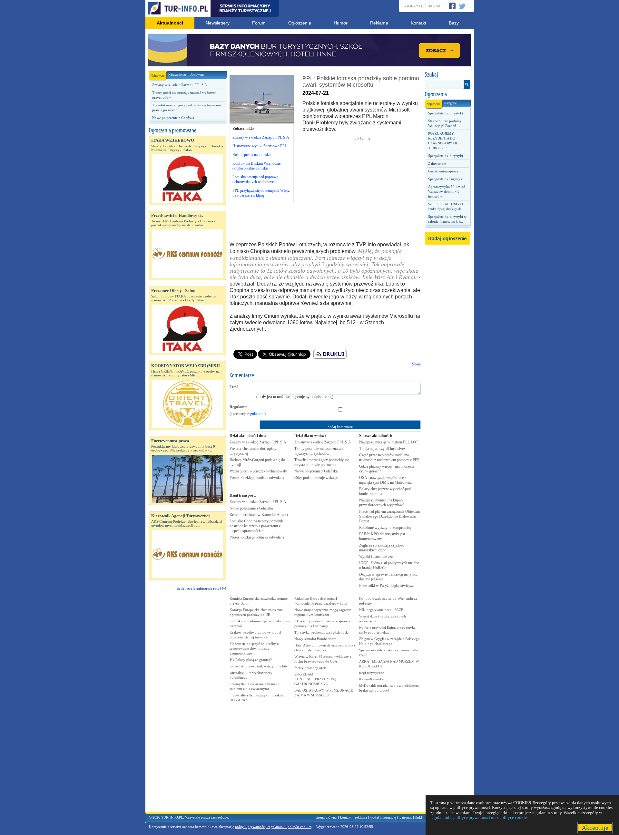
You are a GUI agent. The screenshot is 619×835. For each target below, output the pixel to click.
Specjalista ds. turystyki (445, 113)
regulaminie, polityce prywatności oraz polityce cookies (479, 817)
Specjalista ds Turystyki (445, 179)
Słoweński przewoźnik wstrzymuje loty (259, 666)
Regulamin (239, 407)
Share (416, 364)
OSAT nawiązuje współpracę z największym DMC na (386, 480)
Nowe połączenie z (251, 508)
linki (418, 817)
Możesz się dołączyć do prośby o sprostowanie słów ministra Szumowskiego (254, 648)
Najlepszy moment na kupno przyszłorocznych (381, 502)
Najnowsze (157, 75)
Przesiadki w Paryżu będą (386, 585)
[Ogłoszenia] (447, 94)
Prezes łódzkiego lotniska (257, 477)
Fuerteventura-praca (443, 171)
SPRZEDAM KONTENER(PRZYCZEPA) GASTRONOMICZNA (315, 679)
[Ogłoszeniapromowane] (187, 130)
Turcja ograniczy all (382, 448)
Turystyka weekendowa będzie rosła (321, 632)
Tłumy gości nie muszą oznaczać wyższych (319, 451)
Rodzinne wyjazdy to (385, 527)
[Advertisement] (187, 704)
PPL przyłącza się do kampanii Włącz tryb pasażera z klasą (261, 193)
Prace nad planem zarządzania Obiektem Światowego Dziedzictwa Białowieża (389, 516)
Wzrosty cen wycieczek (258, 471)
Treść (234, 386)
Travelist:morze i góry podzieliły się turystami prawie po (321, 462)
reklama (361, 817)
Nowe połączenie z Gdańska (173, 118)
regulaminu (255, 414)
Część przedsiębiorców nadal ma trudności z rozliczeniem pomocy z (389, 457)
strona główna (326, 817)
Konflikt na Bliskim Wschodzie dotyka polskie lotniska (256, 165)
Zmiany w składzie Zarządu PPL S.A (179, 85)
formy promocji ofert (310, 668)
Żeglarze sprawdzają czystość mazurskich (381, 547)
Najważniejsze (177, 74)
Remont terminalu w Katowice (259, 514)
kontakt (345, 817)
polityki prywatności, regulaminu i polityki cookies (273, 827)
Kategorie (450, 103)
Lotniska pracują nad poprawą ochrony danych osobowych (255, 179)
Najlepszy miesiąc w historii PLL (388, 442)
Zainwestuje (437, 163)
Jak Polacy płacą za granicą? (251, 660)
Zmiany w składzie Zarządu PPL (258, 442)
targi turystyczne (371, 673)
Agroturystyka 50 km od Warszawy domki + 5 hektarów (446, 191)
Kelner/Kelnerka (371, 679)
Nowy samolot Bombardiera (315, 639)
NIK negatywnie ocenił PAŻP (381, 610)
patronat (405, 817)
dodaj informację (383, 817)
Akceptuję (595, 827)
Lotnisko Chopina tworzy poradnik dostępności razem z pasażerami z (256, 526)
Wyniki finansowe (376, 556)
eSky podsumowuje (316, 477)
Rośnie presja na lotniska (251, 154)
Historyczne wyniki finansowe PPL (259, 146)
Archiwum (197, 74)
